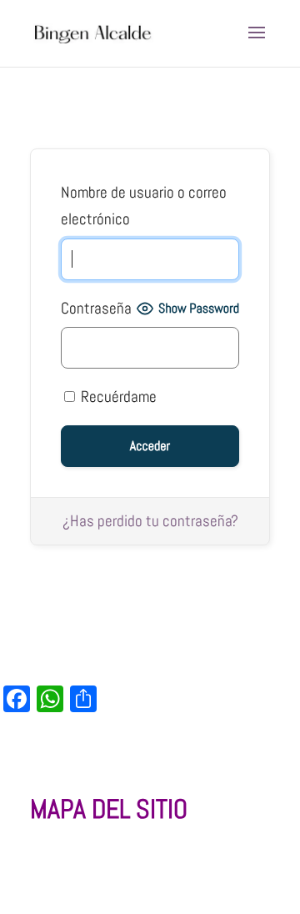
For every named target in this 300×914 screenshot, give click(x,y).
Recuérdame (117, 396)
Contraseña (96, 308)
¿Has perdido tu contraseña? (150, 520)
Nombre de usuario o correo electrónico (144, 205)
